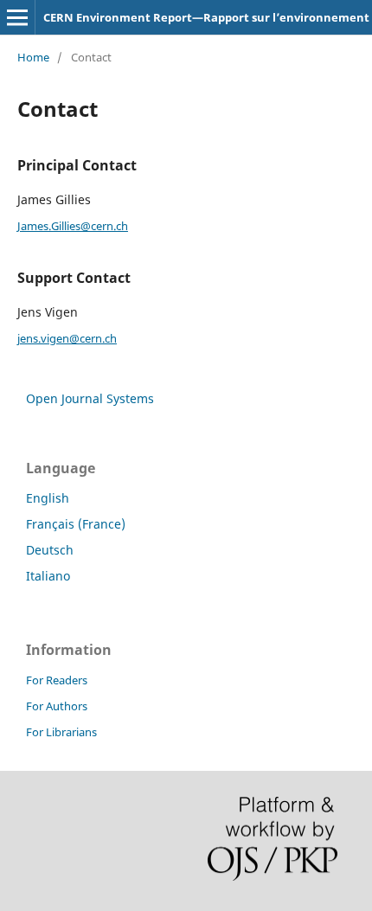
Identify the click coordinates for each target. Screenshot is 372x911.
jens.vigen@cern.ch (67, 338)
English (47, 498)
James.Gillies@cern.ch (72, 226)
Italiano (48, 576)
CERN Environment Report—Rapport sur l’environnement (206, 17)
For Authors (56, 706)
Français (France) (75, 524)
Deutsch (50, 550)
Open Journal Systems (90, 398)
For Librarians (61, 732)
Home (33, 57)
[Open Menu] (17, 17)
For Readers (56, 680)
